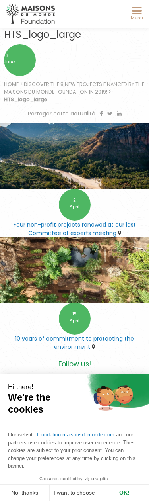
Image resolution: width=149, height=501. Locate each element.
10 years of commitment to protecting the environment (74, 343)
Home (11, 84)
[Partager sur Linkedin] (119, 113)
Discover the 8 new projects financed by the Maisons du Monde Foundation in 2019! (74, 88)
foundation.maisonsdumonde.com (75, 435)
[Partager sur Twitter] (110, 113)
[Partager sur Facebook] (102, 113)
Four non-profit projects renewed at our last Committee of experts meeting (75, 229)
